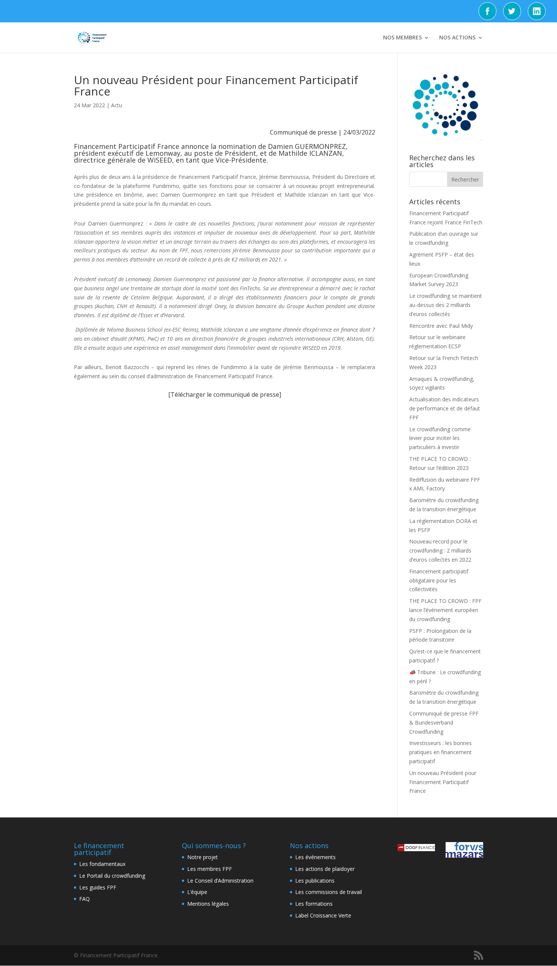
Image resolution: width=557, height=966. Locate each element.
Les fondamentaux (102, 863)
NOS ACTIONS (457, 38)
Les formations (314, 903)
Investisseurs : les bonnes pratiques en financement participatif (440, 752)
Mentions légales (208, 903)
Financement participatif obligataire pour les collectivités (438, 580)
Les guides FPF (97, 887)
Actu (116, 105)
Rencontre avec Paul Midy (441, 325)
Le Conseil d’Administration (220, 880)
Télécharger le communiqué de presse (225, 394)
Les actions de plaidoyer (325, 868)
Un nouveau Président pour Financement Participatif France (442, 782)
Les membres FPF (209, 868)
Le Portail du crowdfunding (112, 875)
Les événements (315, 857)
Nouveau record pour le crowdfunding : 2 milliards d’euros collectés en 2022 (440, 550)
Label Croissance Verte (323, 915)
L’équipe (197, 892)
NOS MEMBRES (402, 38)
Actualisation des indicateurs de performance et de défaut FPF (444, 408)
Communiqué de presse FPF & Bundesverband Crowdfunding (444, 722)
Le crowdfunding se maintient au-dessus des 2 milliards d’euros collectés (445, 305)
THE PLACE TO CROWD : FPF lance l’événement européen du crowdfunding (445, 610)
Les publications (315, 880)
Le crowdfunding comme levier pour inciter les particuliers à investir (440, 438)
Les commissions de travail (328, 892)
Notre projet (202, 857)
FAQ (84, 898)
